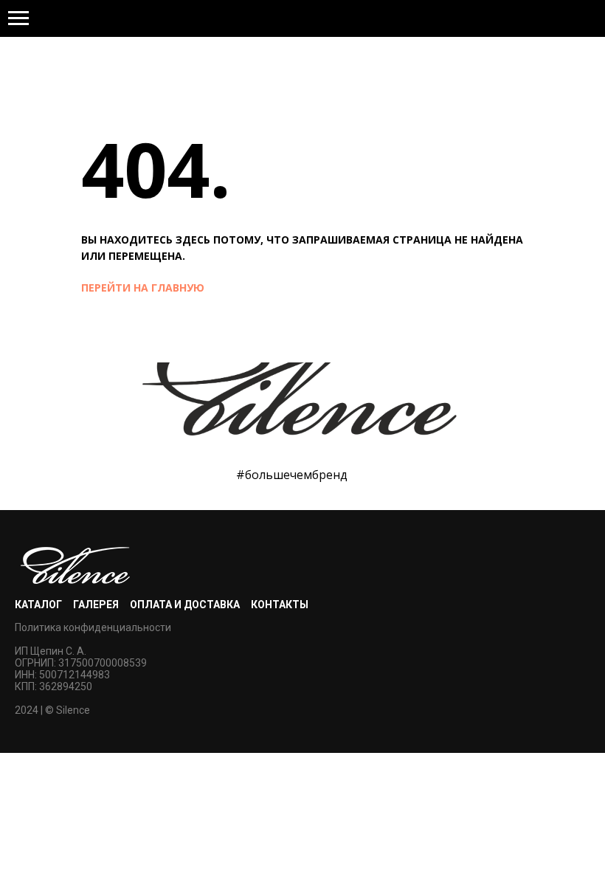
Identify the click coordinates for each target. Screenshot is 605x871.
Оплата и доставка (185, 604)
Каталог (38, 604)
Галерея (96, 604)
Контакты (279, 604)
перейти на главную (142, 287)
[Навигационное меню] (18, 18)
